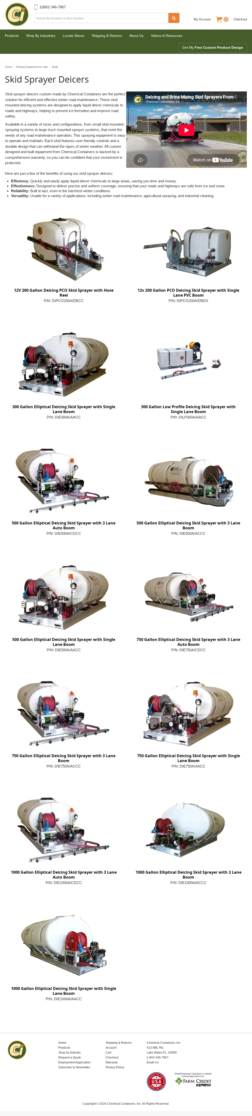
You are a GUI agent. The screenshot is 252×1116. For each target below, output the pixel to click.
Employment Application (74, 1062)
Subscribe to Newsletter (74, 1067)
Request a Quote (69, 1057)
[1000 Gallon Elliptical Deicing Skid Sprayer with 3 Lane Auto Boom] (63, 830)
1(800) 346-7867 (52, 7)
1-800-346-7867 (158, 1057)
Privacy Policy (115, 1067)
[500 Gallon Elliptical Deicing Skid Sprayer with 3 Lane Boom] (188, 480)
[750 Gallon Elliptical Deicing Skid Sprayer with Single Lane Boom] (188, 713)
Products (12, 36)
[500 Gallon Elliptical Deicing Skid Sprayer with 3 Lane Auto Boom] (63, 480)
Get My (212, 47)
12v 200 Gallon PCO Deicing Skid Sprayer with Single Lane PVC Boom (188, 293)
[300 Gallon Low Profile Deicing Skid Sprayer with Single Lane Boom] (188, 364)
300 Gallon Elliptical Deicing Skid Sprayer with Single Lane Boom (63, 409)
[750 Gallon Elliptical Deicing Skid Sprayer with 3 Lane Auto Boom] (188, 597)
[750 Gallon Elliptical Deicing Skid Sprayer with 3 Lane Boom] (63, 713)
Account (111, 1047)
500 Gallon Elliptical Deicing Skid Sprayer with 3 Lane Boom (188, 525)
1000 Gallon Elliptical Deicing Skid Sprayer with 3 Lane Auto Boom (64, 875)
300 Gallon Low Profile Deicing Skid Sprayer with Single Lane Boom (188, 409)
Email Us (153, 1062)
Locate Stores (73, 36)
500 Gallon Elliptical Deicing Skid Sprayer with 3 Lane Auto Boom (63, 525)
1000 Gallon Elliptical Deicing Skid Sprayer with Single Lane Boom (63, 991)
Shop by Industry (69, 1052)
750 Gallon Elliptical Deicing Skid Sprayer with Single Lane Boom (188, 758)
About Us (136, 36)
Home (62, 1042)
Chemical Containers (19, 14)
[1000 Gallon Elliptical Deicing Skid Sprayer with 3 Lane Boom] (188, 830)
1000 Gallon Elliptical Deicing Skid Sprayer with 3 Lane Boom (188, 875)
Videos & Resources (166, 36)
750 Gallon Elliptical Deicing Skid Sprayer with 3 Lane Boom (63, 758)
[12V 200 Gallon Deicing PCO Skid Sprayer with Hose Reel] (63, 248)
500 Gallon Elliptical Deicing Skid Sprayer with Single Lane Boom (63, 642)
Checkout (240, 19)
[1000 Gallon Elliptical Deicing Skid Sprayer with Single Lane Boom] (63, 946)
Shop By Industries (40, 36)
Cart (108, 1052)
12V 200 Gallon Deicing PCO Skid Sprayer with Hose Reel (63, 293)
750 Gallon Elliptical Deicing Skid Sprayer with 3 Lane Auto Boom (188, 642)
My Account (202, 19)
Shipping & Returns (107, 36)
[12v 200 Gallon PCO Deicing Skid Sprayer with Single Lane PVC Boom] (188, 248)
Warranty (112, 1062)
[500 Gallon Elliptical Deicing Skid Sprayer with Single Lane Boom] (63, 597)
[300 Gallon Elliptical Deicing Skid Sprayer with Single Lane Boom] (63, 364)
